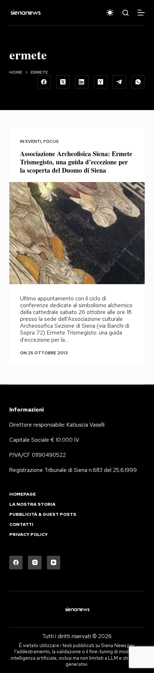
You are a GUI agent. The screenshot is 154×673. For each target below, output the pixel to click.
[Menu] (141, 12)
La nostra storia (32, 504)
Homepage (22, 494)
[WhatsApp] (138, 82)
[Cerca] (125, 13)
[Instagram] (35, 562)
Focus (51, 141)
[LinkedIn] (81, 82)
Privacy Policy (28, 534)
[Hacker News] (100, 82)
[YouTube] (54, 562)
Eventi (33, 141)
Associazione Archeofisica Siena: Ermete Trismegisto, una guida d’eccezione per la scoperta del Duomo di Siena (76, 162)
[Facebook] (44, 82)
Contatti (21, 524)
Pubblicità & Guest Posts (42, 514)
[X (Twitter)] (63, 82)
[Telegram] (119, 82)
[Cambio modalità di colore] (110, 12)
